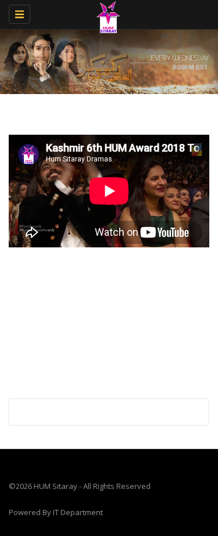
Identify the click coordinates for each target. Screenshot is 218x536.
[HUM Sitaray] (106, 14)
